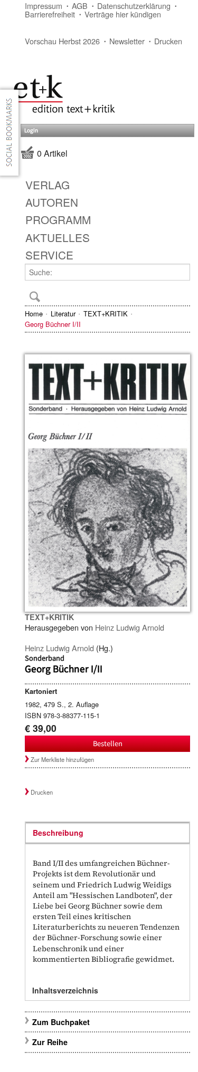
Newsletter (127, 40)
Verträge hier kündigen (122, 14)
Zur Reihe (50, 1042)
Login (31, 130)
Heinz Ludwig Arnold (129, 627)
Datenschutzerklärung (134, 5)
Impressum (43, 5)
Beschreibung (58, 832)
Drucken (168, 40)
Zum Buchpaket (62, 1022)
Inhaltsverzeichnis (65, 990)
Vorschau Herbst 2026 (62, 40)
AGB (80, 5)
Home (34, 313)
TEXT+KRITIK (105, 313)
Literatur (63, 313)
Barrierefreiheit (50, 14)
